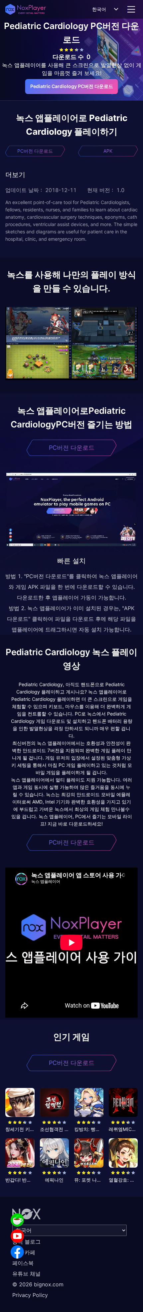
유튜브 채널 (26, 1273)
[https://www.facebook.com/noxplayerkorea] (17, 1252)
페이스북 (23, 1263)
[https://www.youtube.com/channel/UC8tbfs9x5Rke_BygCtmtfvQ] (17, 1236)
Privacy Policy (30, 1295)
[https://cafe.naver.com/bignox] (17, 1220)
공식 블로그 (26, 1241)
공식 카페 (23, 1252)
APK (107, 151)
